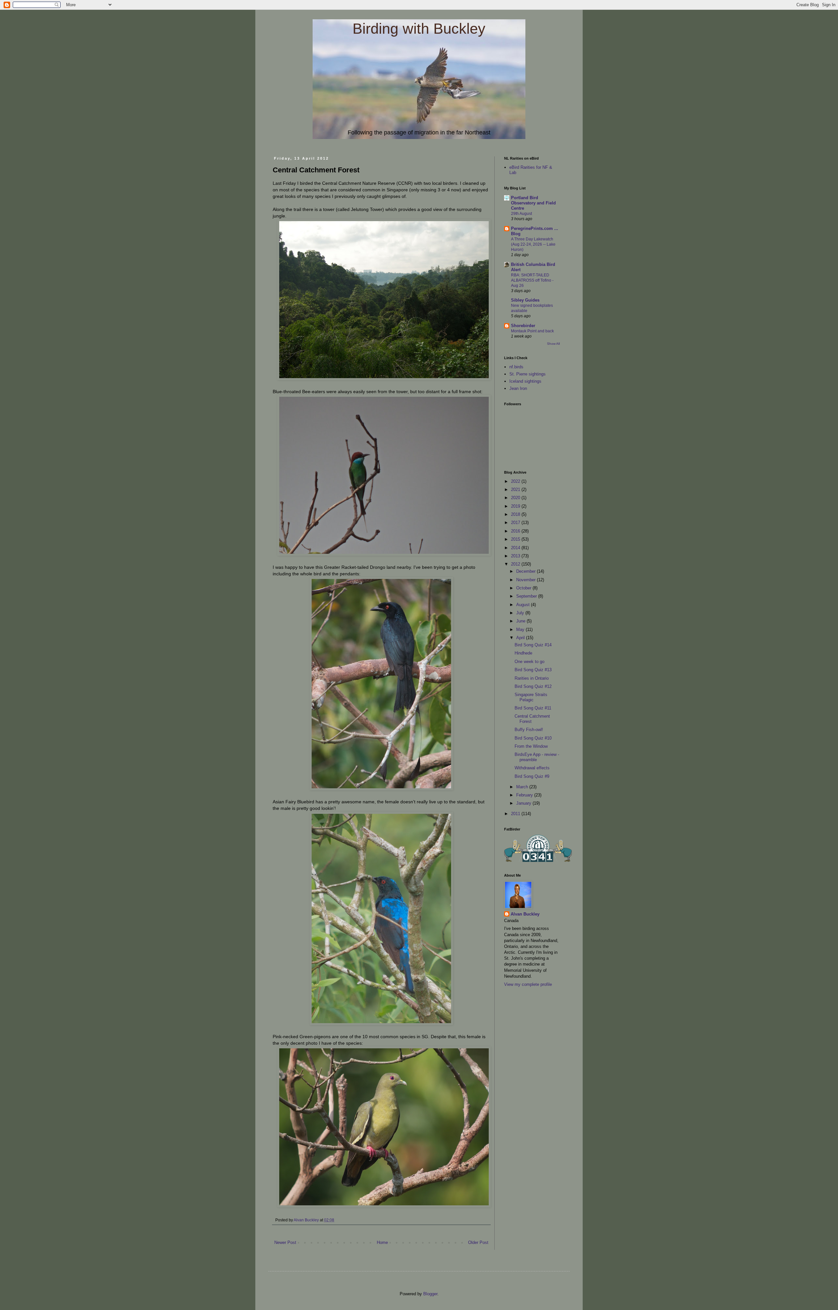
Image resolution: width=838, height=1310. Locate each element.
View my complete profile (528, 984)
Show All (553, 343)
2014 (516, 547)
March (522, 786)
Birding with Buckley (419, 28)
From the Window (531, 746)
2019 (516, 506)
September (527, 596)
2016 (516, 531)
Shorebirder (523, 325)
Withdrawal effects (532, 767)
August (523, 604)
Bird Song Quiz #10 (533, 738)
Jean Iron (518, 388)
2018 (516, 514)
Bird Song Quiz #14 (533, 644)
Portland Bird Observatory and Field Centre (533, 203)
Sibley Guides (525, 300)
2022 (516, 481)
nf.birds (516, 366)
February (525, 795)
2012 (516, 564)
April (521, 637)
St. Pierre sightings (527, 374)
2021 (516, 489)
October (524, 587)
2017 (516, 522)
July (520, 612)
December (526, 571)
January (524, 803)
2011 (516, 813)
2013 (516, 555)
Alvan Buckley (525, 914)
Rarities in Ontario (532, 678)
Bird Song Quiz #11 (533, 708)
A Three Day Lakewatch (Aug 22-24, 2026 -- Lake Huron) (533, 244)
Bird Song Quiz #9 (532, 776)
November (526, 579)
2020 (516, 497)
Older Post (478, 1242)
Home (382, 1242)
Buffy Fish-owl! (529, 729)
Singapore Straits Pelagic (531, 697)
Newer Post (285, 1242)
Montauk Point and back (532, 331)
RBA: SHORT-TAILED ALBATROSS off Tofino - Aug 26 (532, 280)
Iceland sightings (525, 381)
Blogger (430, 1293)
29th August (521, 213)
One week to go (529, 661)
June (521, 621)
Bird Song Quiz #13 (533, 669)
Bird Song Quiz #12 (533, 686)
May (521, 629)
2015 (516, 539)
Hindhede (523, 653)
